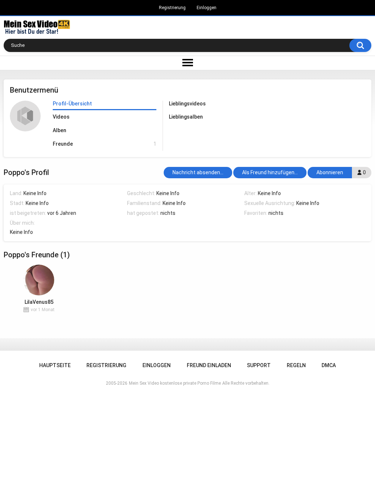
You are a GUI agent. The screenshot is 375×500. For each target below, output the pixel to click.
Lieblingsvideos (187, 104)
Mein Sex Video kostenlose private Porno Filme (175, 383)
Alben (59, 130)
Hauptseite (55, 365)
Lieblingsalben (186, 117)
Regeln (296, 365)
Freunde (104, 144)
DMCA (329, 365)
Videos (61, 117)
